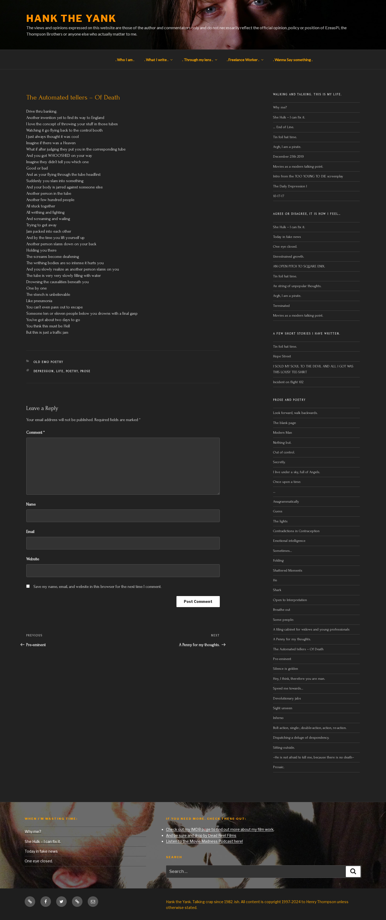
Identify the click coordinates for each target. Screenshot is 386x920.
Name (31, 504)
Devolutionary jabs (287, 698)
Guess (277, 511)
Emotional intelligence (289, 541)
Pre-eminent (282, 659)
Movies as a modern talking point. (298, 166)
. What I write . (156, 59)
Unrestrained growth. (288, 256)
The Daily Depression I (290, 186)
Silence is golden (285, 669)
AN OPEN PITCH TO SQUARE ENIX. (299, 266)
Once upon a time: (287, 482)
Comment (35, 432)
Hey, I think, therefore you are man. (299, 679)
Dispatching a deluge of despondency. (301, 737)
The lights (280, 521)
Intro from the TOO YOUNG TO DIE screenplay (308, 176)
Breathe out (281, 610)
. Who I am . (125, 59)
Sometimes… (282, 551)
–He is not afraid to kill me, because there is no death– (313, 757)
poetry (72, 371)
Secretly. (279, 462)
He (275, 580)
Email (30, 531)
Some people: (283, 620)
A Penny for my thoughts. (292, 639)
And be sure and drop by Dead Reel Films (201, 835)
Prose (85, 371)
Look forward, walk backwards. (295, 413)
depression (44, 371)
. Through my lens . (197, 59)
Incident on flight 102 (288, 382)
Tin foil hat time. (285, 137)
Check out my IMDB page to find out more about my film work (220, 829)
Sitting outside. (284, 747)
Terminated (281, 306)
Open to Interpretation (290, 600)
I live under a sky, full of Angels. (296, 472)
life (60, 371)
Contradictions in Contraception (296, 531)
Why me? (280, 107)
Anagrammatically (286, 501)
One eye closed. (285, 246)
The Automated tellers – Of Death (298, 649)
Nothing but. (282, 442)
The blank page (284, 423)
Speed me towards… (288, 688)
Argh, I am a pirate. (287, 147)
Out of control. (284, 452)
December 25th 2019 (288, 156)
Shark (277, 590)
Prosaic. (278, 767)
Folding (278, 560)
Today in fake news (287, 237)
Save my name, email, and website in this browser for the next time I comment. (97, 586)
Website (32, 559)
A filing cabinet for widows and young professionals (311, 629)
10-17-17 (278, 196)
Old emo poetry (49, 362)
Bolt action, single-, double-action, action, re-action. (310, 728)
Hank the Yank (71, 18)
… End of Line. (283, 127)
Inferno (278, 718)
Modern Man (282, 432)
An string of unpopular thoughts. (297, 286)
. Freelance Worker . (243, 59)
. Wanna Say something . (292, 59)
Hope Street (282, 356)
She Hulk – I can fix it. (289, 117)
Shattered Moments (287, 570)
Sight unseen (282, 708)
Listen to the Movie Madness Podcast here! (204, 841)
